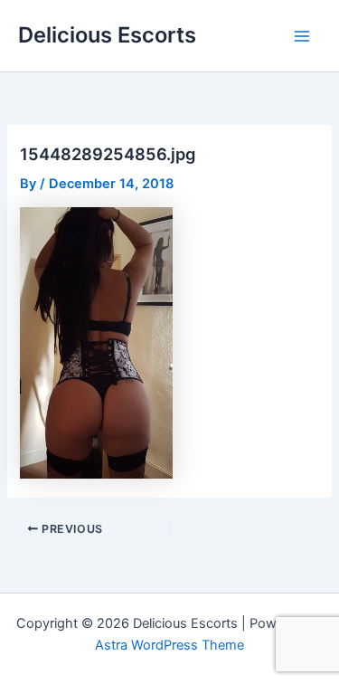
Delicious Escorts (107, 35)
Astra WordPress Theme (169, 645)
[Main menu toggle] (302, 36)
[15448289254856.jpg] (96, 342)
